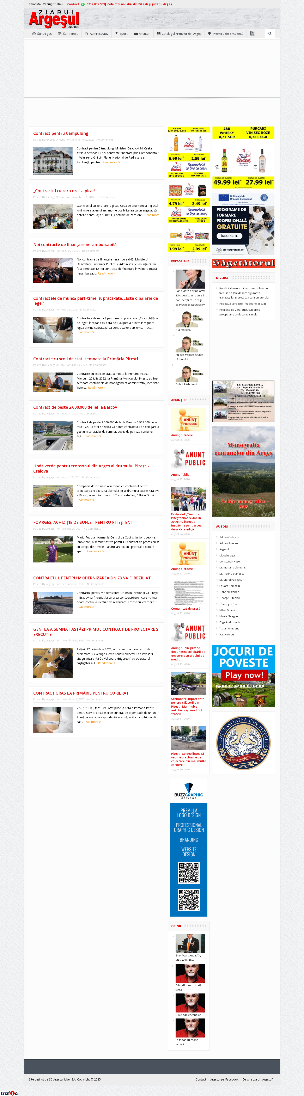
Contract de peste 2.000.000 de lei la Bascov (75, 407)
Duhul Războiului (186, 384)
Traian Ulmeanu (229, 628)
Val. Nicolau (226, 634)
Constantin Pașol (230, 561)
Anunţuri (144, 33)
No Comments (104, 139)
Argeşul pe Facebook (224, 1079)
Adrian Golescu (229, 537)
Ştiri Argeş (44, 33)
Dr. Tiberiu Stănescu (231, 573)
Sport (124, 33)
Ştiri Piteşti (70, 33)
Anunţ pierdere (182, 435)
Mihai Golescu (228, 610)
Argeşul (50, 251)
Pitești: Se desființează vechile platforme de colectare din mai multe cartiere (188, 759)
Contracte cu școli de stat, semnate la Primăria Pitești (85, 359)
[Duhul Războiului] (190, 372)
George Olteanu (55, 139)
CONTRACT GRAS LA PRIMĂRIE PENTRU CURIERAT (81, 693)
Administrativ (99, 33)
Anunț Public (180, 474)
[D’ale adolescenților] (190, 1003)
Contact (73, 4)
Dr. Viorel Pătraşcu (230, 579)
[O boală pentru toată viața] (190, 973)
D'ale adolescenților (188, 1015)
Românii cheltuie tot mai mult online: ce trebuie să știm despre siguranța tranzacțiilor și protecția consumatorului (244, 293)
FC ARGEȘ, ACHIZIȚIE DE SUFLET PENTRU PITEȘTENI (82, 522)
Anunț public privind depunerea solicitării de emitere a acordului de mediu (188, 653)
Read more (110, 162)
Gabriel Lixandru (229, 592)
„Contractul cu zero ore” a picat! (64, 190)
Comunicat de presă (185, 608)
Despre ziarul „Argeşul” (258, 1079)
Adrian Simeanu (229, 543)
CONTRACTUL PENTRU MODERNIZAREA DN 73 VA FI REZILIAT (92, 578)
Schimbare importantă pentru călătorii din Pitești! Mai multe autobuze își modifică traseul (187, 706)
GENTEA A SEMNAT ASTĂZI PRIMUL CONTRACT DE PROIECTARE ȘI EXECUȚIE (96, 632)
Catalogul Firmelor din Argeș (181, 33)
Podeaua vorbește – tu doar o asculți (242, 304)
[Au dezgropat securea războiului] (190, 342)
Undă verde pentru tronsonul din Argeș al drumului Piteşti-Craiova (91, 468)
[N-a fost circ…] (190, 317)
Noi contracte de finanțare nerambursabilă (75, 244)
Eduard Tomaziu (229, 586)
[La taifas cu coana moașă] (190, 1028)
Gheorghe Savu (229, 604)
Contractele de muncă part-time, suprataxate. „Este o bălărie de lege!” (95, 301)
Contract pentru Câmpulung (60, 133)
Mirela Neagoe (228, 616)
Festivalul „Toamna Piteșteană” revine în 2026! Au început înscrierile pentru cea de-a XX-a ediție (186, 521)
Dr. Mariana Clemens (232, 567)
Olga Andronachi (229, 622)
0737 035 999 (96, 4)
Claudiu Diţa (227, 555)
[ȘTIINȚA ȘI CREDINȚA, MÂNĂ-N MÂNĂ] (190, 943)
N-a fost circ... (184, 330)
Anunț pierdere (182, 569)
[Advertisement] (152, 68)
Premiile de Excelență (228, 33)
